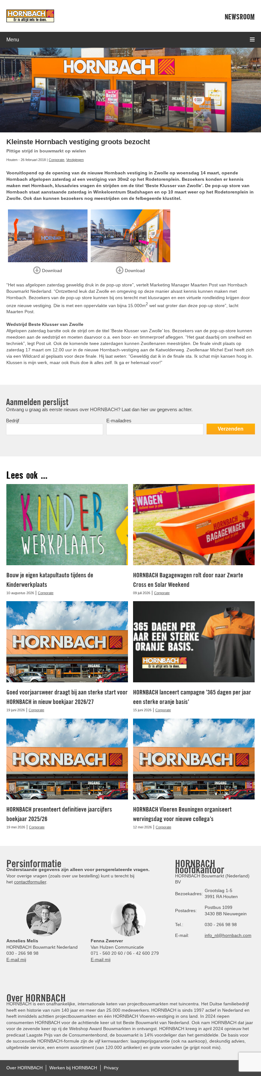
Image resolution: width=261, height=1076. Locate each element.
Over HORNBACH (24, 1067)
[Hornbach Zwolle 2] (48, 236)
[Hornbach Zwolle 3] (130, 236)
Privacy (111, 1067)
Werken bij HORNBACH (73, 1067)
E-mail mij (16, 959)
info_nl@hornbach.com (228, 935)
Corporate (56, 160)
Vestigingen (75, 160)
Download (51, 270)
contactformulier (30, 881)
